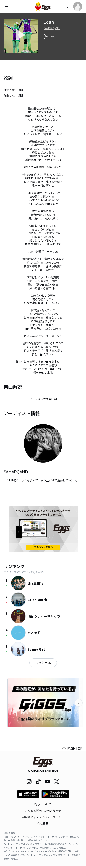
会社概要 (42, 823)
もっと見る (43, 662)
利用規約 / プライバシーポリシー (43, 817)
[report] (52, 36)
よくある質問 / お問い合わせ (43, 810)
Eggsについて (43, 804)
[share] (46, 36)
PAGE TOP (74, 748)
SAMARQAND (52, 28)
